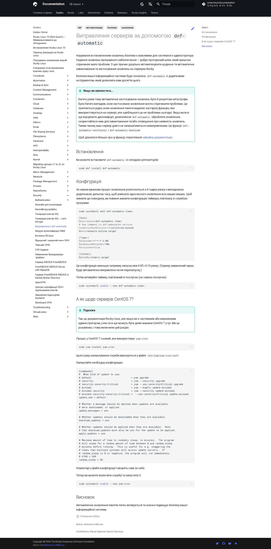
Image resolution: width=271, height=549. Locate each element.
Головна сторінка (42, 12)
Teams (154, 12)
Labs (81, 12)
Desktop (108, 12)
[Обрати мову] (150, 4)
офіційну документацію (158, 137)
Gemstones (94, 12)
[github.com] (223, 543)
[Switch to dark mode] (142, 4)
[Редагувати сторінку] (193, 29)
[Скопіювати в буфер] (191, 168)
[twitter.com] (217, 543)
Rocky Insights (139, 12)
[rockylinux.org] (236, 543)
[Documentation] (35, 4)
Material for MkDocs (54, 545)
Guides (59, 12)
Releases (122, 12)
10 (75, 4)
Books (70, 12)
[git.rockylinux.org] (229, 543)
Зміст (205, 27)
